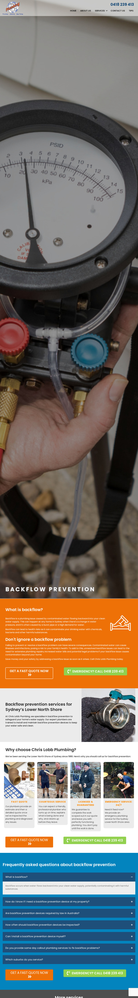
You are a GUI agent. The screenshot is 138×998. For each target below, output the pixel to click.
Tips (131, 10)
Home (73, 10)
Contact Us (118, 10)
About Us (85, 10)
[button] (107, 10)
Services (100, 10)
